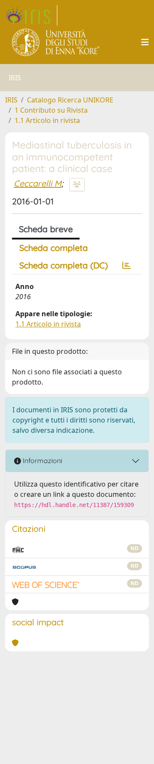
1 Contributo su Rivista (51, 110)
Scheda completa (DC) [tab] (63, 265)
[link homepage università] (56, 42)
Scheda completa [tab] (53, 247)
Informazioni (41, 460)
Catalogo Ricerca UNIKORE (70, 100)
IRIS (11, 100)
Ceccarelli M (37, 183)
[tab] (126, 265)
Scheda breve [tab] (46, 229)
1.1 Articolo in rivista (47, 120)
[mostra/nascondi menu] (145, 42)
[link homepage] (31, 15)
